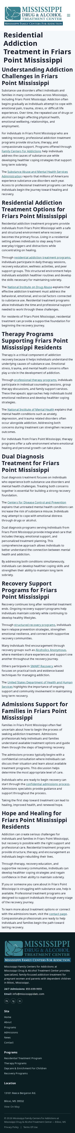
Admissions (11, 1032)
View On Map (12, 1106)
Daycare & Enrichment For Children (25, 1068)
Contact (8, 1042)
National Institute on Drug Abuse (30, 287)
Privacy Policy (11, 1127)
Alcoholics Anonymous (51, 650)
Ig (13, 1001)
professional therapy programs (35, 380)
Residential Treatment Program (23, 1058)
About (8, 1022)
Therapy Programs (15, 1063)
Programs (10, 1027)
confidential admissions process (47, 784)
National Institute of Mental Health (31, 409)
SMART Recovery (42, 666)
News (7, 1037)
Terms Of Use (30, 1127)
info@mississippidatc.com (28, 994)
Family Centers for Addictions (21, 151)
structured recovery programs (34, 625)
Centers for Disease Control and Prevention (37, 502)
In (20, 1001)
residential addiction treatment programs (42, 257)
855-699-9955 (34, 989)
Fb (7, 1001)
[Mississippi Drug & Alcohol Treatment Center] (33, 15)
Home (7, 1017)
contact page (58, 914)
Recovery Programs (16, 1073)
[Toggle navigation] (68, 15)
